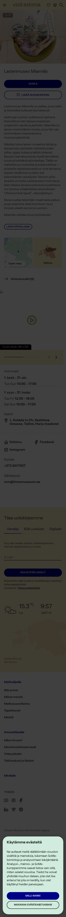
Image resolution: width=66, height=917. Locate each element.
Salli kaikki (32, 896)
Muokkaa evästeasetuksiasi (33, 905)
